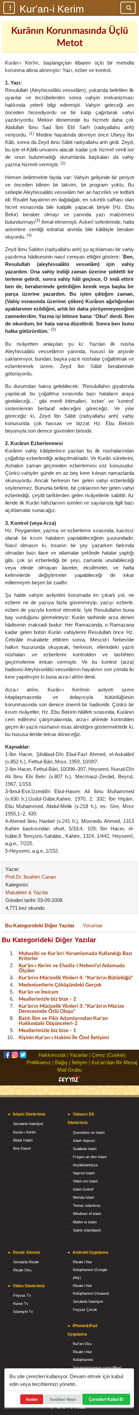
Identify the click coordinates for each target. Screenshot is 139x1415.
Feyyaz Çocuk (85, 1310)
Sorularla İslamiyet (28, 1124)
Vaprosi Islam (84, 1173)
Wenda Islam (83, 1197)
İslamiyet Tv (23, 1312)
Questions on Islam (89, 1132)
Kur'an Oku (82, 1344)
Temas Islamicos (87, 1205)
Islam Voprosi (84, 1141)
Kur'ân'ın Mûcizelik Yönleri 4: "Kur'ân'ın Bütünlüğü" (76, 977)
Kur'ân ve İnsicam (38, 992)
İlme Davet (22, 1148)
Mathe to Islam (85, 1222)
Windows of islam (87, 1214)
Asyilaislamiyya (85, 1165)
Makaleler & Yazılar (26, 892)
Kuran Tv (20, 1303)
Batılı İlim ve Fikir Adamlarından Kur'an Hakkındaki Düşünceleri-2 (63, 1020)
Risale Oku (22, 1270)
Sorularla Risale (26, 1262)
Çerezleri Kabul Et (106, 1399)
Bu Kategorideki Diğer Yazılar (40, 925)
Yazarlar (79, 1055)
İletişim (79, 1062)
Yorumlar (93, 925)
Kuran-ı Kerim (24, 1132)
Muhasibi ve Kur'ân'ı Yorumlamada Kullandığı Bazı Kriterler (75, 955)
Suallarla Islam (84, 1149)
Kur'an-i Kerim (52, 9)
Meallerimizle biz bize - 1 (47, 1030)
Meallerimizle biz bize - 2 (47, 999)
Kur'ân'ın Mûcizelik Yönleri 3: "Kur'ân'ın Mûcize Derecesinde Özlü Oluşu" (71, 1008)
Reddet (32, 1399)
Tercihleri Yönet (63, 1399)
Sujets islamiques (87, 1230)
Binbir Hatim (23, 1140)
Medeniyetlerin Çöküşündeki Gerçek (60, 984)
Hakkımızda (51, 1055)
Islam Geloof (83, 1189)
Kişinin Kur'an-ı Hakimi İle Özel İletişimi (64, 1037)
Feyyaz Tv (22, 1295)
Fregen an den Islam (90, 1157)
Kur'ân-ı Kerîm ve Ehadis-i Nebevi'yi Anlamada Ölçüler (72, 967)
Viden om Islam (85, 1181)
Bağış (61, 1062)
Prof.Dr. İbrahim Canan (30, 877)
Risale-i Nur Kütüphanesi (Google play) (90, 1269)
